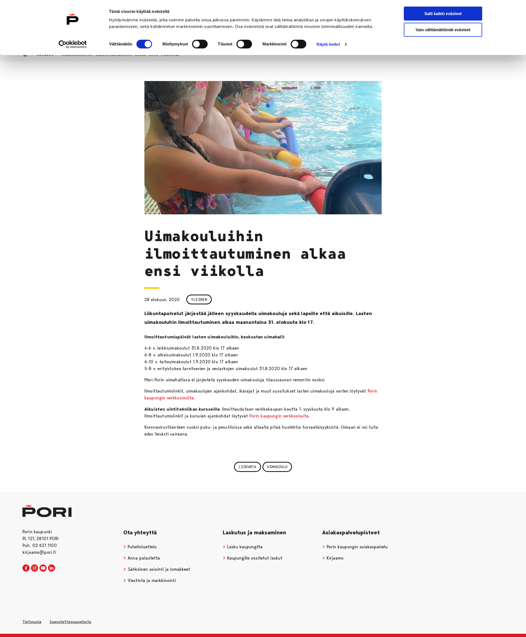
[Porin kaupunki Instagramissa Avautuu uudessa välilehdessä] (34, 568)
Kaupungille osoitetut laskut (254, 558)
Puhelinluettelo (141, 546)
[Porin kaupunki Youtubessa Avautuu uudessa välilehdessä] (43, 568)
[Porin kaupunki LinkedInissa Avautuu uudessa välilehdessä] (51, 568)
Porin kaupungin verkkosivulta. (279, 416)
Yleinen (199, 299)
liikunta (247, 467)
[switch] (200, 44)
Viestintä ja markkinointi (151, 580)
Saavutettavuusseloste (70, 621)
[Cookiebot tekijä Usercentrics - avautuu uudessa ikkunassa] (73, 44)
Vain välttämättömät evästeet (443, 29)
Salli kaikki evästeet (443, 13)
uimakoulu (277, 467)
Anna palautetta (143, 558)
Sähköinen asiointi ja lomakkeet (158, 569)
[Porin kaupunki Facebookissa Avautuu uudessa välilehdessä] (26, 568)
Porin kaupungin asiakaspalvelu (356, 546)
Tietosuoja (31, 621)
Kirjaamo (334, 558)
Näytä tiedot (328, 44)
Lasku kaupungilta (244, 546)
